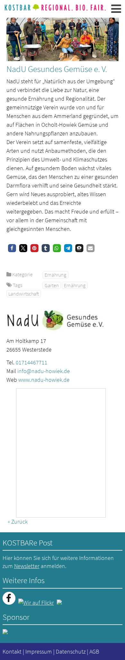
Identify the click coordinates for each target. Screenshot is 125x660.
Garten (52, 285)
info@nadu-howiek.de (43, 371)
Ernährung (55, 274)
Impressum (38, 651)
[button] (12, 248)
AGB (94, 651)
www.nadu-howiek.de (44, 379)
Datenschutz (71, 651)
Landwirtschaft (23, 293)
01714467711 (31, 362)
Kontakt (12, 651)
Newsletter (26, 566)
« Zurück (18, 521)
